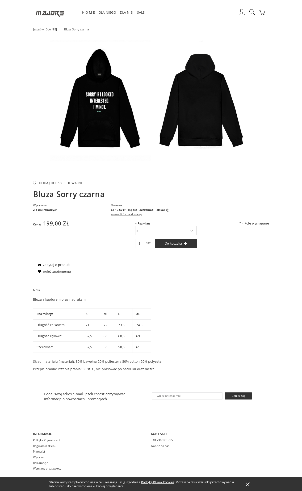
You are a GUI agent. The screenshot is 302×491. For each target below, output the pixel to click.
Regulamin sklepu (44, 446)
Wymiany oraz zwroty (47, 468)
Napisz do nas (160, 446)
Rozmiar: (142, 223)
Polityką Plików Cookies (157, 482)
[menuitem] (88, 12)
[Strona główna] (56, 12)
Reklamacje (40, 463)
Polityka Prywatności (46, 440)
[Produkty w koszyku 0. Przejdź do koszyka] (262, 15)
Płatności (39, 451)
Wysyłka (38, 457)
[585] (100, 100)
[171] (201, 100)
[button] (53, 264)
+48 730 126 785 (162, 440)
